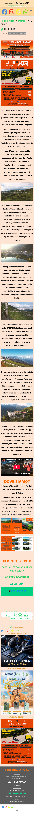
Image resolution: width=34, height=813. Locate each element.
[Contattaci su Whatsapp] (25, 12)
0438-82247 (17, 570)
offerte (21, 21)
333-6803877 (18, 591)
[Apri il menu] (31, 10)
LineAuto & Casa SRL (17, 3)
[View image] (17, 49)
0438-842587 (9, 567)
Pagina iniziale (8, 21)
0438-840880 (17, 788)
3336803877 (17, 799)
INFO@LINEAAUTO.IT (17, 778)
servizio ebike (23, 33)
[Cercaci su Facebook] (4, 12)
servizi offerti (15, 33)
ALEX (17, 810)
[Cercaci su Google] (18, 12)
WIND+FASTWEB (21, 618)
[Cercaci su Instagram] (11, 12)
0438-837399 (24, 567)
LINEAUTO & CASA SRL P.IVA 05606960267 (16, 809)
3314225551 (17, 774)
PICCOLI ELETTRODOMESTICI (17, 614)
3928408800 (17, 785)
